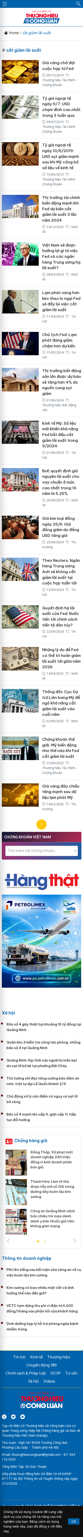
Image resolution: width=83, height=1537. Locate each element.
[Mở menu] (4, 4)
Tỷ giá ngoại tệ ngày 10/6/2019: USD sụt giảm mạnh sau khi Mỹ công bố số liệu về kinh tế (60, 156)
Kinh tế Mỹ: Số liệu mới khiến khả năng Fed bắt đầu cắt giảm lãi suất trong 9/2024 (60, 435)
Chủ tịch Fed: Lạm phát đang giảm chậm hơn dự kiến (59, 340)
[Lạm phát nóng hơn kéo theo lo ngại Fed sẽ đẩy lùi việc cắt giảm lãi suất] (20, 307)
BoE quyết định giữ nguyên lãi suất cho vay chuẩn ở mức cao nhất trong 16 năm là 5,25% (60, 482)
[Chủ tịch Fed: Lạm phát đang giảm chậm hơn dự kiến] (20, 346)
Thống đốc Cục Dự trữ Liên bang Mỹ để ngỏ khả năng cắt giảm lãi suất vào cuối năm (61, 703)
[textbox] (41, 850)
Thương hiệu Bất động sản (59, 407)
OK (73, 1521)
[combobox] (41, 851)
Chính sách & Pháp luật (26, 1373)
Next (75, 1240)
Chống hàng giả (30, 1140)
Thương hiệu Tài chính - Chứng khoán (59, 82)
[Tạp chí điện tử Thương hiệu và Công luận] (41, 1400)
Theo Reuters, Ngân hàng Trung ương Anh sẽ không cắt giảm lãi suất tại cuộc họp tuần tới (61, 572)
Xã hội (8, 1013)
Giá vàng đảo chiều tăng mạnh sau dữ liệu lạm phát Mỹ (60, 792)
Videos (49, 1381)
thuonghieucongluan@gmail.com (36, 1454)
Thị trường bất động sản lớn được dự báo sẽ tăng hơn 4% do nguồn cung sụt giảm (61, 382)
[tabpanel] (42, 1194)
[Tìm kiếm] (78, 4)
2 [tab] (45, 1241)
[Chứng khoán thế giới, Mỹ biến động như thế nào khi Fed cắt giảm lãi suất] (20, 756)
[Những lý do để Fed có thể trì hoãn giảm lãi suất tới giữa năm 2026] (20, 664)
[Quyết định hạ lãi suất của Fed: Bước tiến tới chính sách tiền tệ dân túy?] (20, 622)
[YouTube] (13, 1416)
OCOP (55, 1373)
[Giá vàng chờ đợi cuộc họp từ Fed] (20, 74)
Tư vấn (71, 1373)
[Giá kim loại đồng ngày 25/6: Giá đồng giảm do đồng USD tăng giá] (20, 533)
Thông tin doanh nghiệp (26, 1258)
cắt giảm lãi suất (37, 33)
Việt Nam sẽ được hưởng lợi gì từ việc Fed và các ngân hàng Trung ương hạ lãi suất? (61, 257)
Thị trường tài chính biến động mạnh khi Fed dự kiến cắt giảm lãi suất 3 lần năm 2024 (61, 209)
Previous (8, 1240)
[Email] (22, 1416)
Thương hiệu (58, 1357)
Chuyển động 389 (42, 1365)
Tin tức (19, 1357)
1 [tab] (38, 1241)
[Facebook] (4, 1416)
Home (13, 33)
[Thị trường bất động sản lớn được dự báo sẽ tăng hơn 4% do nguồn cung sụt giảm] (20, 390)
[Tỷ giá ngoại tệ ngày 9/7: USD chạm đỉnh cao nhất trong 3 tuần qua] (20, 115)
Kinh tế (36, 1357)
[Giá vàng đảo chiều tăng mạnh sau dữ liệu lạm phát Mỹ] (20, 797)
